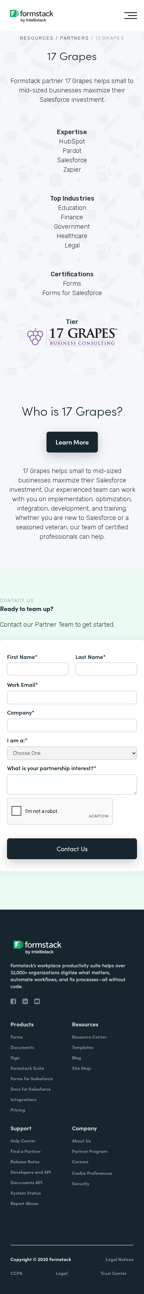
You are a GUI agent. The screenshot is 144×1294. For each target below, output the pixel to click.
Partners (74, 38)
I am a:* (17, 740)
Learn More (72, 442)
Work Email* (22, 684)
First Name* (22, 656)
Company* (21, 712)
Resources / (39, 38)
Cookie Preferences (92, 1173)
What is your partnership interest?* (51, 768)
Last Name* (90, 656)
